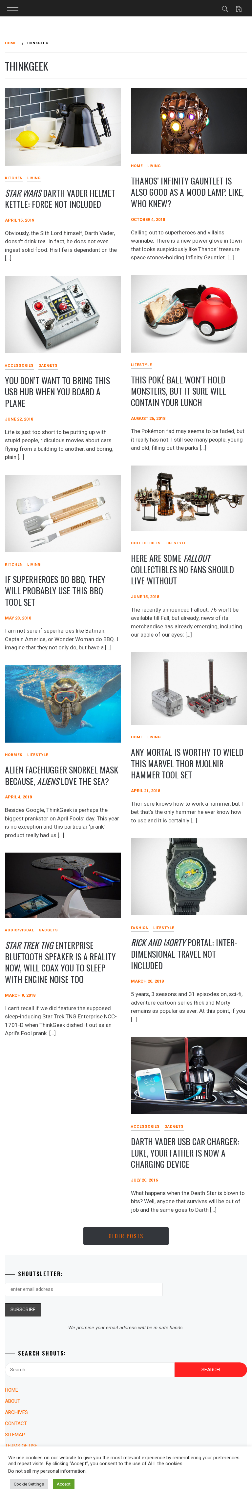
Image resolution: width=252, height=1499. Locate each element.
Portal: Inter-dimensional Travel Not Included (184, 953)
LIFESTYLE (141, 365)
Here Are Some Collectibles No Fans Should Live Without (182, 569)
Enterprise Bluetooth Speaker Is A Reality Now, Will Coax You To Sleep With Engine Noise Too (60, 962)
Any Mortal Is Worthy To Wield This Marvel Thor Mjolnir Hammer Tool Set (187, 763)
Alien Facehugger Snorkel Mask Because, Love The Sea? (61, 775)
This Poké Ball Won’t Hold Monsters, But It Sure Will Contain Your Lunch (178, 391)
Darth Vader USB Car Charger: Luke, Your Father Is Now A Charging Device (185, 1152)
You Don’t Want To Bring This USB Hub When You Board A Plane (57, 391)
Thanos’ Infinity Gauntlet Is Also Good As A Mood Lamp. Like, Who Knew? (187, 192)
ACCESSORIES (19, 365)
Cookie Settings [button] (29, 1484)
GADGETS (48, 365)
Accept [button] (64, 1484)
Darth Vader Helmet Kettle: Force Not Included (60, 198)
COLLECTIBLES (146, 543)
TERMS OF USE (21, 1446)
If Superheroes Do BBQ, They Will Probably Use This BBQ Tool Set (55, 590)
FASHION (140, 928)
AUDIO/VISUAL (19, 930)
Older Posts (126, 1236)
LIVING (34, 178)
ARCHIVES (16, 1412)
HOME (137, 166)
